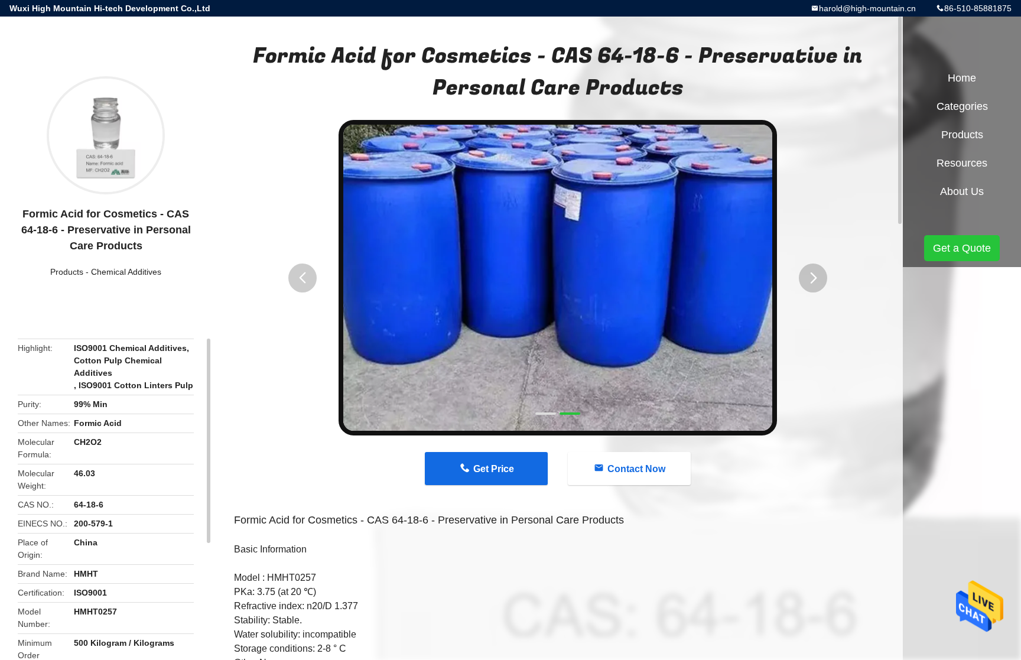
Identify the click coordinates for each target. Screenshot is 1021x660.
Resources (962, 163)
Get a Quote (962, 248)
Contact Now (636, 469)
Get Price (493, 469)
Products (66, 272)
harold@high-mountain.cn (867, 8)
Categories (962, 106)
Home (962, 78)
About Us (962, 191)
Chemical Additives (126, 272)
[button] (302, 278)
